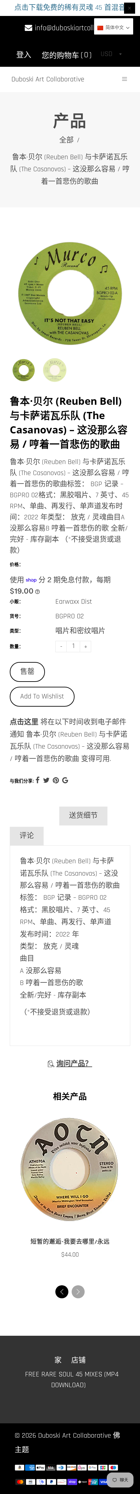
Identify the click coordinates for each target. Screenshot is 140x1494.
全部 (66, 140)
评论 (27, 835)
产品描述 (34, 815)
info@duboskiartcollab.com (74, 28)
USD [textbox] (106, 54)
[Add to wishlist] (63, 1221)
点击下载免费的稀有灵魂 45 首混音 (70, 7)
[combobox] (111, 54)
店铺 (78, 1360)
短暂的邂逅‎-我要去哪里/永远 (70, 1242)
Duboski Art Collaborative (47, 79)
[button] (78, 1291)
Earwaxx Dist (73, 601)
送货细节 (83, 815)
